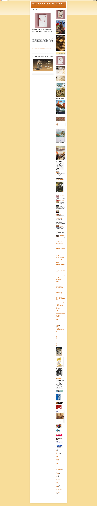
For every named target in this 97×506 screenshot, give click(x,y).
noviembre (58, 325)
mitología (57, 476)
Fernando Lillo (57, 172)
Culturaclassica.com (58, 304)
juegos (57, 470)
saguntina (57, 486)
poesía (57, 482)
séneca (57, 488)
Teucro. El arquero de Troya (59, 293)
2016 (57, 336)
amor (56, 450)
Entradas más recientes (34, 75)
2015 (57, 337)
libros (56, 472)
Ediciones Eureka (58, 315)
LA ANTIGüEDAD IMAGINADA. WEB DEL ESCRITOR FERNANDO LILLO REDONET (60, 298)
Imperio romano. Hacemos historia (59, 305)
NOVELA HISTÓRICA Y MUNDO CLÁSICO (60, 287)
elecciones (57, 462)
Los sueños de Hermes (58, 311)
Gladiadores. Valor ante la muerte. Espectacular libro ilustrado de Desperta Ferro (62, 235)
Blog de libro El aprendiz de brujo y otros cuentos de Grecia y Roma (60, 299)
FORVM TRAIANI (58, 320)
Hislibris (57, 319)
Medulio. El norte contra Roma (59, 292)
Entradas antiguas (51, 75)
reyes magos (57, 485)
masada (57, 475)
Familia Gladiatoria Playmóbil (61, 214)
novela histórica (58, 479)
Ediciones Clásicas (58, 316)
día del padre (57, 459)
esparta (57, 463)
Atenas (57, 452)
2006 (57, 345)
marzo (57, 326)
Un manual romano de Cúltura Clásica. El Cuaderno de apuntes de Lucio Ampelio (60, 302)
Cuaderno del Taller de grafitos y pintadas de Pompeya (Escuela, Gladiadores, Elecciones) (62, 226)
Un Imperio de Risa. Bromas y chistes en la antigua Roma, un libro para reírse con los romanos (62, 196)
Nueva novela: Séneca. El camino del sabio (62, 205)
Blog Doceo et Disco (58, 308)
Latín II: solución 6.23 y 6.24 (59, 218)
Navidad (57, 478)
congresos (57, 456)
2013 (57, 339)
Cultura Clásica (57, 457)
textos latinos (57, 492)
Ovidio (57, 480)
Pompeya (57, 483)
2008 (57, 343)
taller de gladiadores (58, 490)
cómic (56, 455)
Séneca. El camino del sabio (59, 291)
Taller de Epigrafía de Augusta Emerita (60, 257)
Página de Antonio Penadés (59, 297)
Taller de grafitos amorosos (58, 247)
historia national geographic (59, 469)
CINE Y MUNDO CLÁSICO (59, 286)
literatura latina (57, 473)
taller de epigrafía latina (58, 489)
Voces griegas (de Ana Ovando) (59, 307)
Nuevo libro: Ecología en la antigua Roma (39, 10)
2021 (57, 332)
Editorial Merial (57, 318)
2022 (57, 331)
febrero (58, 327)
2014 (57, 338)
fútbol (56, 466)
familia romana (57, 465)
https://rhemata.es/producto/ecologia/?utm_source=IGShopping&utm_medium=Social (41, 48)
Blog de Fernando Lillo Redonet (48, 3)
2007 (57, 344)
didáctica (57, 460)
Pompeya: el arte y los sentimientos (61, 210)
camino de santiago (58, 453)
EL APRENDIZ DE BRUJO (59, 288)
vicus (56, 493)
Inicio (43, 75)
